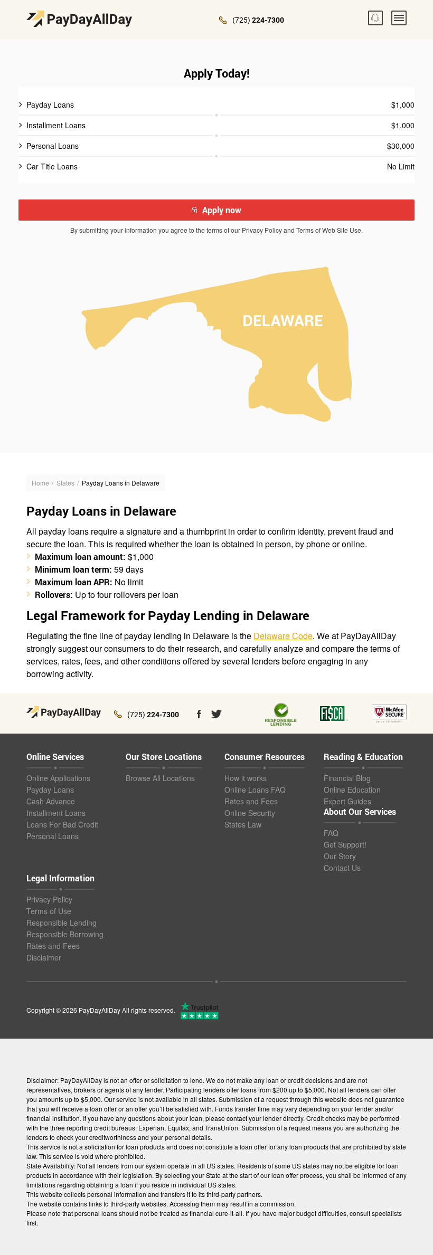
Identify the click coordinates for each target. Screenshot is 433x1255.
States (65, 482)
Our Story (340, 856)
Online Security (249, 812)
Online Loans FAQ (255, 789)
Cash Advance (50, 801)
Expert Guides (347, 801)
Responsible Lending (61, 922)
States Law (242, 824)
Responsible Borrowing (64, 934)
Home (40, 482)
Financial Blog (347, 778)
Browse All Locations (160, 778)
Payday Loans (50, 789)
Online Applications (58, 778)
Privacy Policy (49, 899)
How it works (245, 778)
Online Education (352, 789)
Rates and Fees (251, 801)
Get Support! (345, 844)
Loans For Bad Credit (62, 824)
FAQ (331, 833)
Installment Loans (56, 812)
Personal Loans (52, 836)
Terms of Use (48, 911)
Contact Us (342, 867)
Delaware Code (283, 636)
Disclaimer (43, 957)
